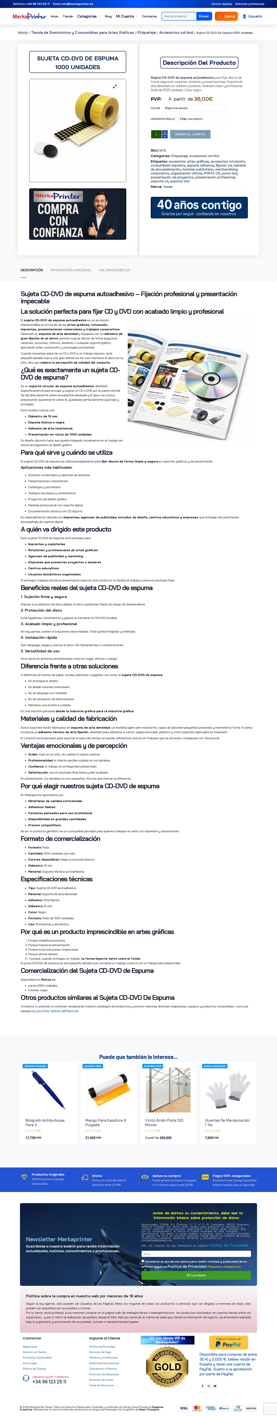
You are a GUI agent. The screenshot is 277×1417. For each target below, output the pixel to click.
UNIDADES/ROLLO (163, 119)
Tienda (68, 16)
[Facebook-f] (202, 1386)
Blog (108, 16)
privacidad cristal (152, 1066)
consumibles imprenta (168, 165)
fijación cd (224, 165)
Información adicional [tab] (71, 270)
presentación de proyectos (172, 177)
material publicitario (197, 169)
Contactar (149, 16)
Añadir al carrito (190, 134)
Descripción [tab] (32, 270)
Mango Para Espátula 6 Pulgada (105, 1122)
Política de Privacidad (228, 1245)
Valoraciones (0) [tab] (114, 270)
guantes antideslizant (215, 1066)
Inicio (54, 16)
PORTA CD (212, 173)
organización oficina (186, 173)
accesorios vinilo (92, 1066)
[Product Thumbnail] (114, 86)
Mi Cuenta (127, 16)
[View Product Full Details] (48, 1112)
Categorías (88, 16)
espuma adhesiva (200, 165)
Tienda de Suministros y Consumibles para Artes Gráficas (82, 32)
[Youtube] (215, 1386)
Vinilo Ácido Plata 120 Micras (164, 1122)
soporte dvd (179, 181)
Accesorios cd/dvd (176, 32)
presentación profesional (215, 177)
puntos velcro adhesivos (58, 1010)
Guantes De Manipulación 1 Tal (227, 1122)
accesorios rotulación (228, 161)
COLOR (155, 108)
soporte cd (159, 181)
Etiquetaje (147, 32)
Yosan (168, 186)
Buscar (204, 16)
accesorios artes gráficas (189, 161)
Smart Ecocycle (149, 1409)
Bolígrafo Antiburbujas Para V (45, 1122)
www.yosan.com (34, 1017)
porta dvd (229, 173)
